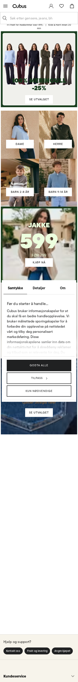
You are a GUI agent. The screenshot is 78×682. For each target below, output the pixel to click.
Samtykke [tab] (15, 288)
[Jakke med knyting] (39, 239)
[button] (13, 650)
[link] (51, 6)
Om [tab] (62, 288)
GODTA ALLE (39, 365)
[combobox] (42, 18)
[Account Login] (37, 28)
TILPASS (37, 378)
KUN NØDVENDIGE (39, 391)
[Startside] (20, 6)
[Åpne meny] (5, 6)
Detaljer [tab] (39, 288)
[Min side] (51, 6)
